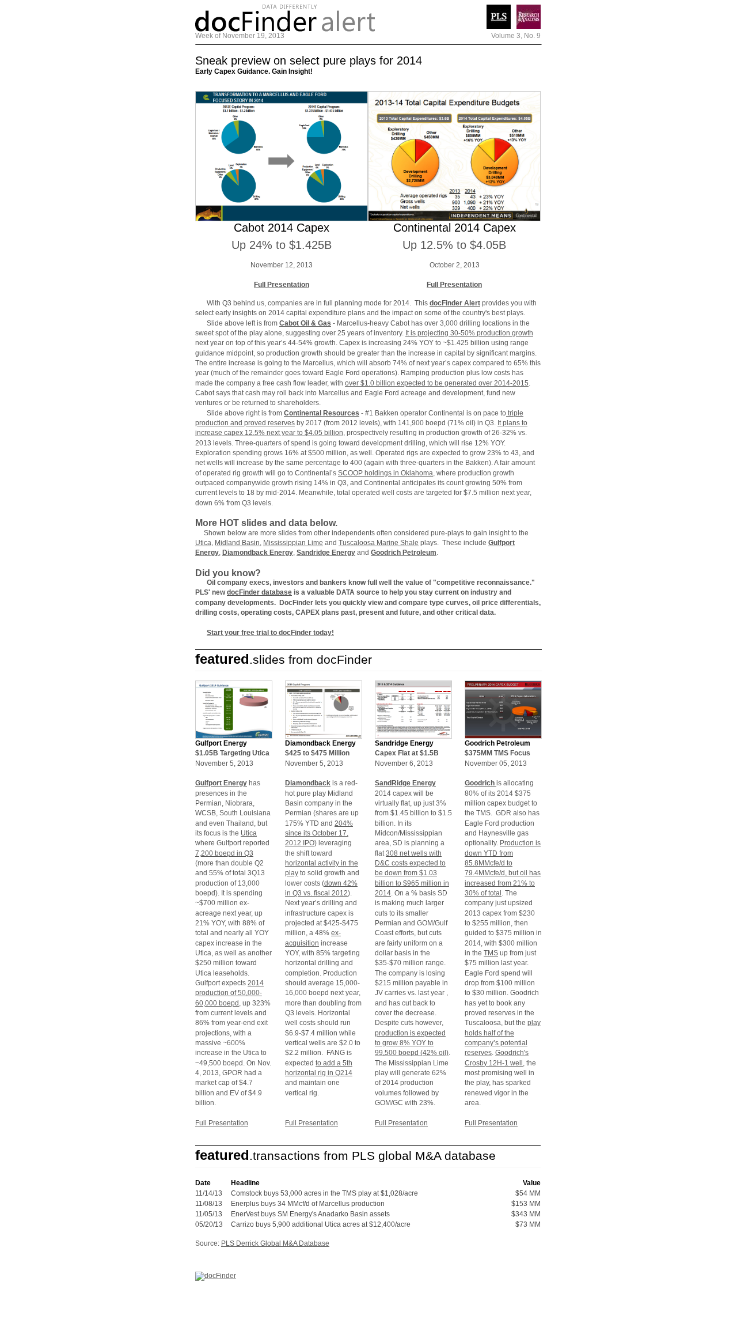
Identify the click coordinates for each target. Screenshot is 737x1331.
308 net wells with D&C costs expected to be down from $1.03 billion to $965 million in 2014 (412, 873)
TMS (491, 953)
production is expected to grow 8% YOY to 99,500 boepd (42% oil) (412, 1043)
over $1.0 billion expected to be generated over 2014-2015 (437, 383)
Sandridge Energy (326, 553)
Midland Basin (237, 543)
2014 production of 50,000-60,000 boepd (229, 993)
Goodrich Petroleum (403, 553)
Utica (203, 543)
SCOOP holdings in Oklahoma (385, 473)
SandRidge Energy (405, 783)
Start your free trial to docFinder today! (270, 633)
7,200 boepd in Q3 (224, 853)
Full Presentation (281, 285)
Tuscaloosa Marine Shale (379, 543)
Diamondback (307, 783)
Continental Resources (321, 413)
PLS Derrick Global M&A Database (275, 1243)
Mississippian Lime (293, 543)
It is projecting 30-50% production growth (469, 333)
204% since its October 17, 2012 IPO (319, 833)
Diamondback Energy (257, 553)
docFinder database (259, 592)
